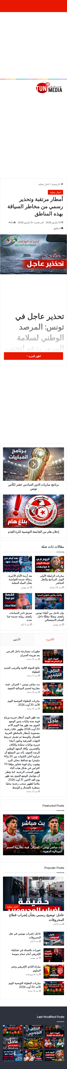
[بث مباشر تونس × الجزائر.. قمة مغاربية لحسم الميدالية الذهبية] (53, 689)
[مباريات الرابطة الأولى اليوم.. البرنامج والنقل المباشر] (49, 564)
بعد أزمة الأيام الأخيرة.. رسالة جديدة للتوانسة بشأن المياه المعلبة (19, 579)
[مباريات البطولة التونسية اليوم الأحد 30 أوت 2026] (53, 706)
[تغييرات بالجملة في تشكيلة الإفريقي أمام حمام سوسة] (54, 955)
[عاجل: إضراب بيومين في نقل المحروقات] (54, 939)
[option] (33, 834)
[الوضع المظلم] (11, 99)
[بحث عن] (62, 99)
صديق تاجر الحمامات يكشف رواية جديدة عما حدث (19, 616)
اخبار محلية (44, 184)
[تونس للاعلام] (49, 87)
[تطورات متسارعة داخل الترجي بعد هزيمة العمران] (53, 656)
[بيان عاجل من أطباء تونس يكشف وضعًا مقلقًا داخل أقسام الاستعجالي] (49, 601)
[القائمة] (5, 99)
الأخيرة (50, 639)
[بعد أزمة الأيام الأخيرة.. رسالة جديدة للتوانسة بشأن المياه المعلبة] (17, 564)
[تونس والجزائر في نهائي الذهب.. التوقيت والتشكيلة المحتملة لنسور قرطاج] (33, 1055)
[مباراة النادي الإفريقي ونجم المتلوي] (54, 972)
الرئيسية (56, 184)
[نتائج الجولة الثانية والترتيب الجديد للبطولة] (53, 673)
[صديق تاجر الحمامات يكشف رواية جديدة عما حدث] (17, 601)
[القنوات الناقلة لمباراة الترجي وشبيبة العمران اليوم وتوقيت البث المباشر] (33, 1043)
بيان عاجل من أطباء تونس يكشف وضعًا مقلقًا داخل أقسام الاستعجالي (50, 616)
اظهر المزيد (34, 356)
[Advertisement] (33, 45)
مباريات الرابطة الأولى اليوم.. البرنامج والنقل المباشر (52, 579)
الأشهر (16, 639)
